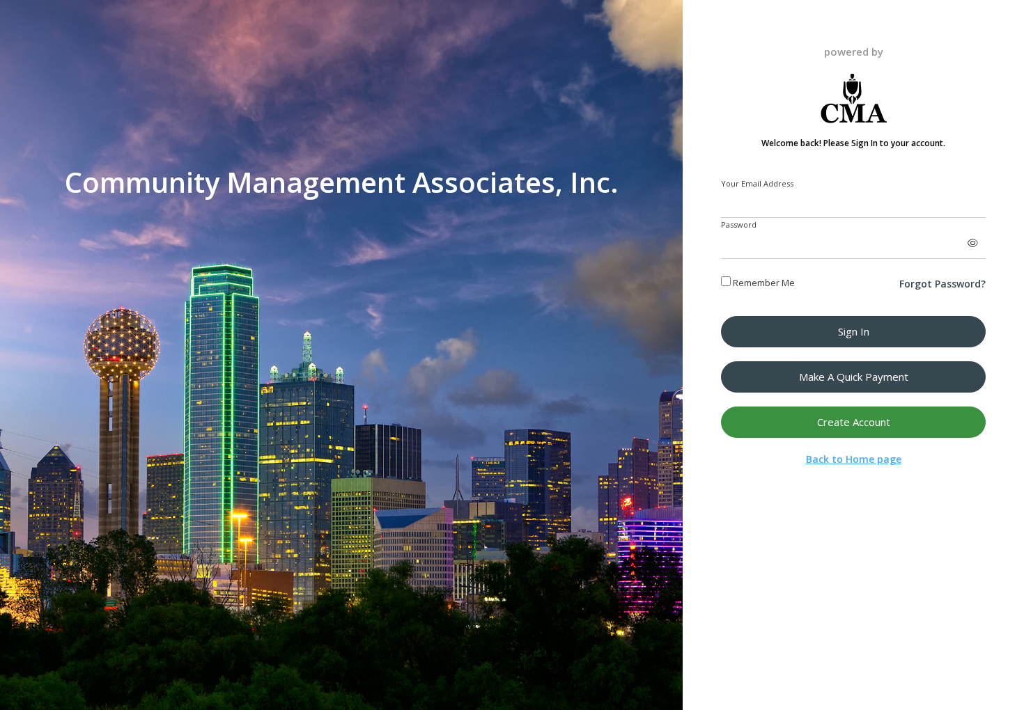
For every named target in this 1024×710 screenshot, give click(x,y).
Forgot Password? (942, 283)
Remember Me (763, 282)
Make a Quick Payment (853, 377)
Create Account (853, 422)
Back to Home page (853, 459)
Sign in (853, 331)
